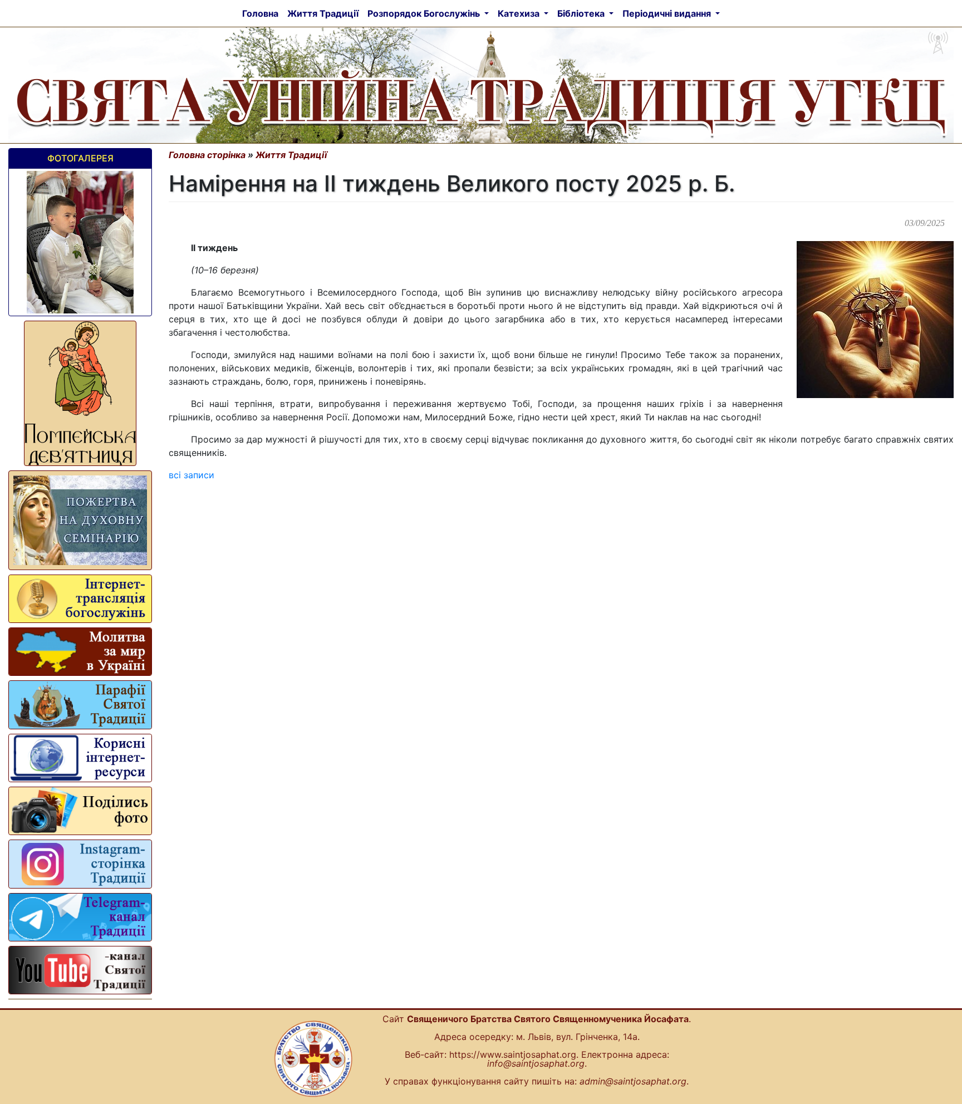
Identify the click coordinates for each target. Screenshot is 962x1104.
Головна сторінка (207, 154)
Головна (260, 13)
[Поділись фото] (80, 811)
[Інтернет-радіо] (80, 598)
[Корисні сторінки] (80, 758)
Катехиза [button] (520, 13)
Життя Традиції (325, 13)
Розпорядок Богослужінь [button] (424, 13)
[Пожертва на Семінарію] (80, 520)
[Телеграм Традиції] (80, 917)
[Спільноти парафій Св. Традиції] (80, 704)
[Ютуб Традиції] (80, 970)
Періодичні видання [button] (667, 13)
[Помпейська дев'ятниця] (80, 393)
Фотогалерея (80, 158)
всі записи (191, 474)
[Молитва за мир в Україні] (80, 651)
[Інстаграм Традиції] (80, 863)
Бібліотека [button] (582, 13)
